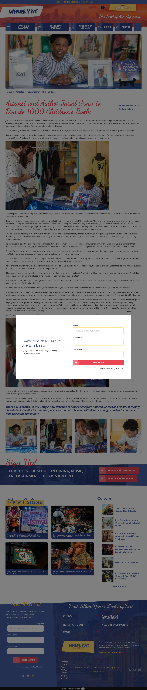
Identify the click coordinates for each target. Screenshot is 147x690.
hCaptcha (119, 368)
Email (75, 325)
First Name (77, 337)
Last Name (77, 349)
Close (129, 313)
